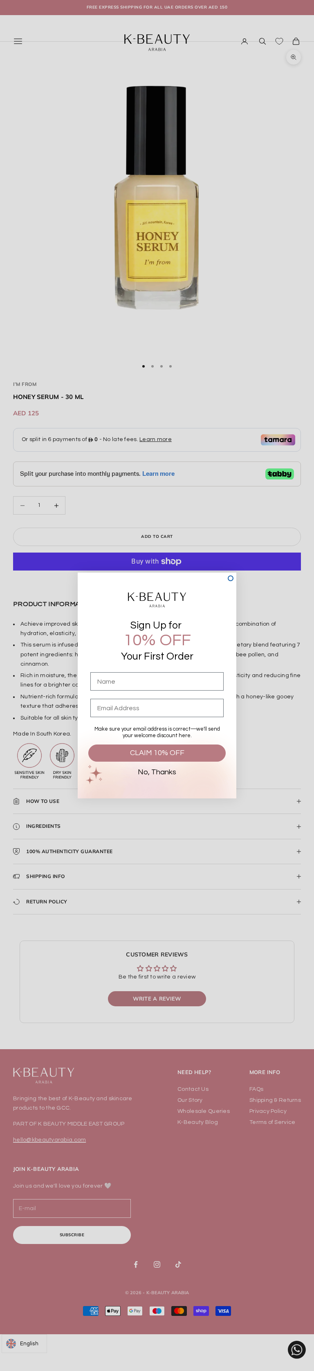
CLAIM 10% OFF (157, 753)
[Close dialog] (230, 578)
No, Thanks (157, 772)
